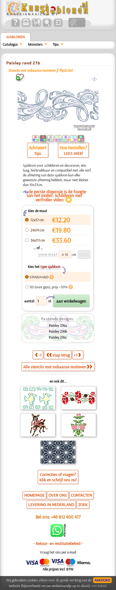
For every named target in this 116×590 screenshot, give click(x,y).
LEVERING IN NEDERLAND (51, 504)
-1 (40, 355)
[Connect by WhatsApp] (58, 535)
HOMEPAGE (34, 495)
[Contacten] (26, 26)
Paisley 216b (58, 331)
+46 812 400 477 (66, 516)
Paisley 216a (58, 325)
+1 (75, 355)
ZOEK (83, 504)
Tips (56, 44)
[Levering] (36, 26)
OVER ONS (58, 495)
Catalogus (10, 44)
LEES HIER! (73, 153)
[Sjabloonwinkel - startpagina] (48, 14)
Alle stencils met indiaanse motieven (54, 366)
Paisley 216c (58, 337)
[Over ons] (15, 26)
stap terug (61, 355)
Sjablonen (15, 36)
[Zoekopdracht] (47, 26)
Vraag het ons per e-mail (58, 552)
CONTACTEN (81, 495)
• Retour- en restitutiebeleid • (58, 543)
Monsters (35, 44)
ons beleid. (99, 585)
